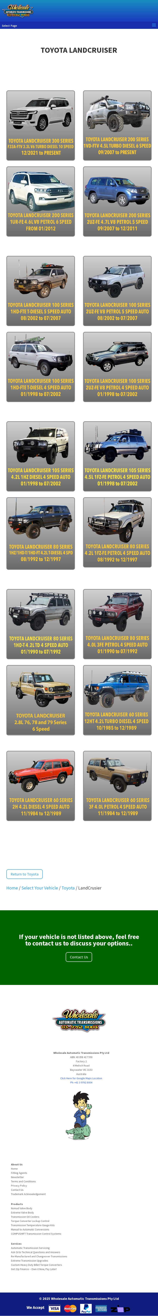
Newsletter (17, 1177)
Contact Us (79, 957)
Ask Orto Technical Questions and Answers (35, 1252)
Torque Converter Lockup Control (30, 1221)
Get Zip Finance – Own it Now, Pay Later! (34, 1269)
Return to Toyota (25, 874)
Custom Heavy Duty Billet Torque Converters (36, 1265)
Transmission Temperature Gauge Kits (33, 1225)
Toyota (68, 888)
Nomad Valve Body (21, 1208)
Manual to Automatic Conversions (30, 1229)
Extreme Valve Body (22, 1212)
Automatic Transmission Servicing (30, 1248)
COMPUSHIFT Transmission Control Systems (36, 1233)
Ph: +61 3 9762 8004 (81, 1082)
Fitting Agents (19, 1173)
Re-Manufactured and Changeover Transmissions (39, 1256)
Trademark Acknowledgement (28, 1194)
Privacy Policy (19, 1185)
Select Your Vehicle (39, 888)
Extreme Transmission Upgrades (29, 1260)
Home (12, 888)
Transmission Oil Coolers (25, 1216)
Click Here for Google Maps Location (81, 1078)
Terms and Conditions (23, 1181)
